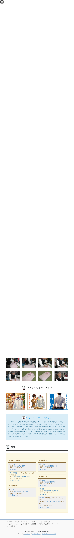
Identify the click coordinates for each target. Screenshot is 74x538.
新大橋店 (42, 480)
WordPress (27, 534)
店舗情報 (33, 524)
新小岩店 (42, 464)
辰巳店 (42, 498)
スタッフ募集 (11, 526)
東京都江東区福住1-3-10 (51, 491)
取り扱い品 (24, 522)
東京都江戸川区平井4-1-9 (21, 466)
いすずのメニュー (35, 522)
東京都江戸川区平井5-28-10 (22, 476)
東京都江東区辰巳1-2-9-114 (52, 501)
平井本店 (12, 464)
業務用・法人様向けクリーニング (48, 524)
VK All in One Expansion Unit (49, 534)
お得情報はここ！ (48, 522)
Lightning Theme (36, 534)
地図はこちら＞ (14, 469)
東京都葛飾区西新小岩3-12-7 (52, 466)
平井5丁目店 (13, 473)
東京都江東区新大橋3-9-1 (51, 482)
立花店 (12, 489)
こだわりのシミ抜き (13, 524)
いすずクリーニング (13, 522)
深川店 (42, 489)
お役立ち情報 (25, 524)
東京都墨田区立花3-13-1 (21, 491)
